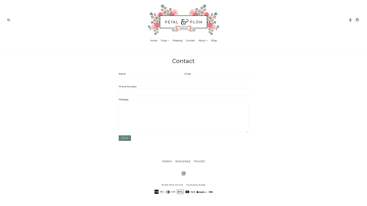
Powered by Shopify (195, 185)
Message (124, 99)
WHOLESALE (183, 161)
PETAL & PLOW (176, 185)
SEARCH (167, 161)
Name (122, 74)
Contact (190, 40)
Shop (164, 40)
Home (153, 40)
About (202, 40)
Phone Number (128, 86)
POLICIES (199, 161)
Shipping (177, 40)
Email (188, 74)
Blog (214, 40)
